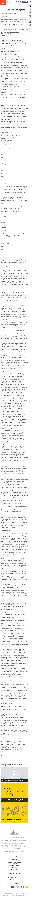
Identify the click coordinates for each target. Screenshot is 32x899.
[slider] (13, 780)
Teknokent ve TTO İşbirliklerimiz (14, 863)
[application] (14, 774)
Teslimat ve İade (14, 879)
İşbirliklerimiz (14, 860)
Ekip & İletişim (14, 869)
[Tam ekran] (26, 780)
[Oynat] (3, 780)
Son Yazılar (14, 859)
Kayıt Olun (25, 1)
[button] (14, 774)
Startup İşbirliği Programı (14, 862)
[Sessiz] (23, 780)
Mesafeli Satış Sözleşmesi (14, 878)
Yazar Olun (14, 867)
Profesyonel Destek (14, 865)
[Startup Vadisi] (14, 832)
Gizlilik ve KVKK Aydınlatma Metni (14, 876)
